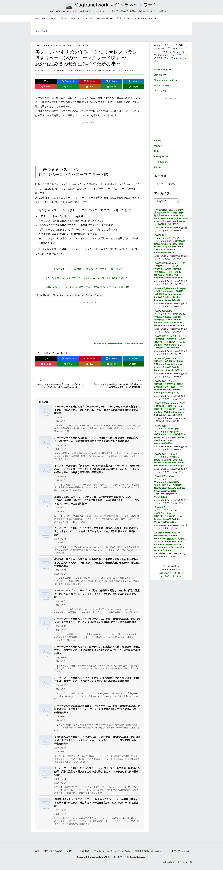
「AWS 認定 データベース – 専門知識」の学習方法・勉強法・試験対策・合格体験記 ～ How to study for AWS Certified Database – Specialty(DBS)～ (169, 364)
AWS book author (173, 576)
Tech (184, 862)
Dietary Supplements (94, 70)
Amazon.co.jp (104, 18)
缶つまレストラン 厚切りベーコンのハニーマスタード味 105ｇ (87, 269)
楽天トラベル (162, 85)
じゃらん (160, 91)
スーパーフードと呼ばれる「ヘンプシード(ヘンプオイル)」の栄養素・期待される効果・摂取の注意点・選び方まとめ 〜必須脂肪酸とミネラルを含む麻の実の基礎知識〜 (97, 771)
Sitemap (158, 167)
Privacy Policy (161, 156)
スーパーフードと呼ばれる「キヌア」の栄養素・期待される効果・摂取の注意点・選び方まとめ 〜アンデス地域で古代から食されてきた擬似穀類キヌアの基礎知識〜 (97, 531)
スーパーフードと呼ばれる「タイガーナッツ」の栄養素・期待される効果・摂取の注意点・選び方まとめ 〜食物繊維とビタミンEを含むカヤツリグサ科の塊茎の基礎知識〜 (97, 650)
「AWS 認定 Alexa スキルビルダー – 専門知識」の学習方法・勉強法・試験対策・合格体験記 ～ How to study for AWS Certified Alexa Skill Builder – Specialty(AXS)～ (170, 409)
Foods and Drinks (64, 45)
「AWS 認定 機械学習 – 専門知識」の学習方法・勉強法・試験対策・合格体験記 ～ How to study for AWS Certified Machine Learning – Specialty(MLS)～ (170, 294)
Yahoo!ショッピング (145, 18)
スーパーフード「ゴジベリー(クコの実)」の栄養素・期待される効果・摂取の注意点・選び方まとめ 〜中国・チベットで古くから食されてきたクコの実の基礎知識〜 (97, 593)
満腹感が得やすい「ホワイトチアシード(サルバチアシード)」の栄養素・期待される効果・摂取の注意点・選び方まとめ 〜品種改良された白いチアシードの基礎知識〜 (97, 802)
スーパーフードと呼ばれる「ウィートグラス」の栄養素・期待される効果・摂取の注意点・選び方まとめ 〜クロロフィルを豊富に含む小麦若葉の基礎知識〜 (97, 679)
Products (48, 45)
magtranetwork (115, 343)
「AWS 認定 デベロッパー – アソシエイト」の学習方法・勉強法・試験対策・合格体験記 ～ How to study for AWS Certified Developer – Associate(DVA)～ (170, 460)
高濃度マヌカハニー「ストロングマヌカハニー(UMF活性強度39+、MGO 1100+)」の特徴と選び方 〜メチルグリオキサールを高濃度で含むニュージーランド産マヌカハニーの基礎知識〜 (96, 500)
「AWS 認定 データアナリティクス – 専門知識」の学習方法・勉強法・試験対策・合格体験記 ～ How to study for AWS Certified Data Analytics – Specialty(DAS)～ (170, 342)
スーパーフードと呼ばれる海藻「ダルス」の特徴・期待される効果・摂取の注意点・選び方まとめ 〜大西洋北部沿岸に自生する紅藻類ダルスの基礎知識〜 (96, 439)
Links (157, 151)
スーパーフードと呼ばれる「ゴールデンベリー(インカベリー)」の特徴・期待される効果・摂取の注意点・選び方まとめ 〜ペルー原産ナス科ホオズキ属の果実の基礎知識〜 (97, 410)
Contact (158, 146)
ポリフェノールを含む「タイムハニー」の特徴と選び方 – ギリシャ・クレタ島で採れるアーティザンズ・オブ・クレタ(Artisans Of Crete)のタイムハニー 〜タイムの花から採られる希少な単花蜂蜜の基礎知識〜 (97, 469)
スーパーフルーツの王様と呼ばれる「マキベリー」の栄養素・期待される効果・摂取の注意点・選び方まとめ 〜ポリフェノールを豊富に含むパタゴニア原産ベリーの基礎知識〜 (97, 709)
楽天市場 (123, 18)
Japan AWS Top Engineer (172, 573)
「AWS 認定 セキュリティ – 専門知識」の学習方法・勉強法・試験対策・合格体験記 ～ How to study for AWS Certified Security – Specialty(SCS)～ (169, 387)
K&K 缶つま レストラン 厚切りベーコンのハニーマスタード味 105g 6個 (87, 286)
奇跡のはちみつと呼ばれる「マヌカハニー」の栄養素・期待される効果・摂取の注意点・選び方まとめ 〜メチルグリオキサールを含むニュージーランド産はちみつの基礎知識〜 (97, 740)
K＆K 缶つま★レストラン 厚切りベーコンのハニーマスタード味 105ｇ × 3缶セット (88, 277)
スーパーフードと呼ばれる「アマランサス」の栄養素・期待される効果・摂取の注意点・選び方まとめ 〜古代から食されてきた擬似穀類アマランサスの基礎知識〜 (97, 620)
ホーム (38, 45)
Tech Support (161, 162)
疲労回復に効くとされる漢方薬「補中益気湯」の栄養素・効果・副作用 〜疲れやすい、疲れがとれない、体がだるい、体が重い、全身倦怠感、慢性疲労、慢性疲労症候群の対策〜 (97, 562)
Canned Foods (81, 45)
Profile (157, 140)
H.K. (142, 343)
